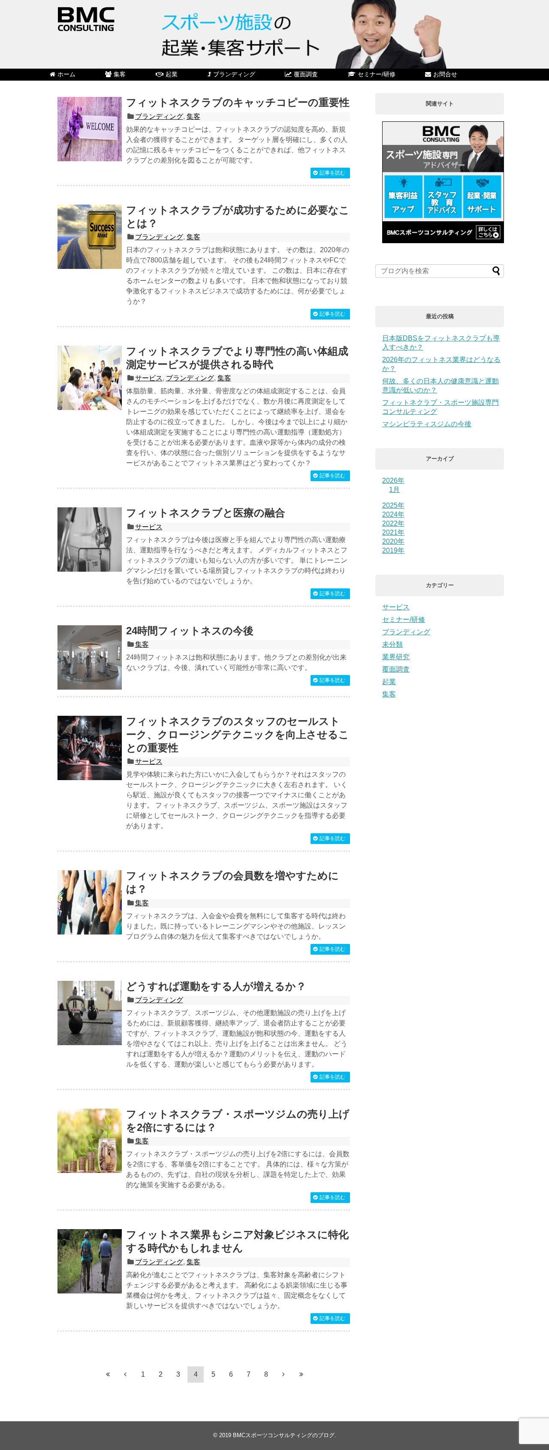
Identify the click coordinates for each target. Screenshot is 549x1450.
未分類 (392, 644)
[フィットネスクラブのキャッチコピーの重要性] (89, 129)
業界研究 (396, 656)
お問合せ (445, 74)
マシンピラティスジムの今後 (426, 424)
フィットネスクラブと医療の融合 (205, 513)
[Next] (283, 1374)
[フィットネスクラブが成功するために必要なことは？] (89, 237)
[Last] (301, 1374)
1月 (394, 489)
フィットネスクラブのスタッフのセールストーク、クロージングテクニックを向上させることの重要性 (237, 734)
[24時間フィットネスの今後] (89, 657)
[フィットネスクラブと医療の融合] (89, 539)
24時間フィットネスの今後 (189, 630)
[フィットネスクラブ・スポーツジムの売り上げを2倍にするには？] (89, 1141)
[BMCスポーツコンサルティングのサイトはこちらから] (443, 240)
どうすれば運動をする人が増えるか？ (216, 986)
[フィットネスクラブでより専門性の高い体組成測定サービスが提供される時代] (89, 378)
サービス (149, 378)
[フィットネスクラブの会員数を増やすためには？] (89, 902)
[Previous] (125, 1374)
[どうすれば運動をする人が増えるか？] (89, 1013)
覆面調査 (306, 74)
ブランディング (234, 74)
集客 (120, 74)
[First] (108, 1374)
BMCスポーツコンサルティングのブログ (284, 1435)
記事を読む (332, 173)
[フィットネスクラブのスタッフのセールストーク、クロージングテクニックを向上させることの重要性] (89, 748)
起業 (172, 74)
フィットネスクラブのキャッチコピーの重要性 (238, 102)
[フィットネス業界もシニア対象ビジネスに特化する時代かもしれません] (89, 1261)
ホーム (66, 74)
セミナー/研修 (376, 74)
